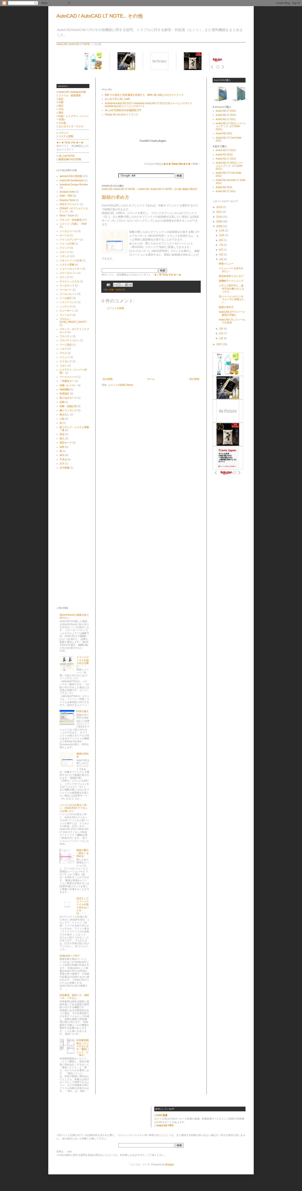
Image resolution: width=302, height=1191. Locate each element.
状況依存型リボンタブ (231, 276)
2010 (219, 216)
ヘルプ (63, 348)
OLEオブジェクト (69, 204)
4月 (221, 259)
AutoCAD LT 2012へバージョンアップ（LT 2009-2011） (229, 165)
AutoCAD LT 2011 (226, 119)
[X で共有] (123, 285)
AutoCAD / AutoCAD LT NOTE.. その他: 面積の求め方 (168, 189)
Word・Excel (67, 215)
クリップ (64, 247)
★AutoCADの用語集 (71, 176)
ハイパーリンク (68, 302)
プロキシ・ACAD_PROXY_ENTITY (73, 320)
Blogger (169, 1164)
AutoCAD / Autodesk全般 (72, 92)
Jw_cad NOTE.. (67, 155)
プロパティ (66, 336)
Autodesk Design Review (74, 184)
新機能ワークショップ (231, 280)
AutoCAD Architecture (72, 180)
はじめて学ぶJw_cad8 (117, 99)
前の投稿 (194, 379)
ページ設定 (66, 344)
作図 (61, 102)
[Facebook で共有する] (127, 285)
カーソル (64, 235)
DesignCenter (67, 191)
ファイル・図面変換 (70, 95)
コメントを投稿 (115, 308)
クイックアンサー (69, 239)
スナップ (64, 277)
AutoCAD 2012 (224, 154)
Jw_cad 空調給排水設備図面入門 (123, 110)
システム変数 (66, 136)
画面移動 (64, 389)
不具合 (63, 459)
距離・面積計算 (117, 289)
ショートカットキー (71, 268)
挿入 (62, 438)
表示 (62, 455)
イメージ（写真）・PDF (73, 224)
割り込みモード (68, 397)
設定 (61, 99)
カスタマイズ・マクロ (71, 126)
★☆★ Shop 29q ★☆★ (167, 274)
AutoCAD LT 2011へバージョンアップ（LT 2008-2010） (231, 126)
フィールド (66, 315)
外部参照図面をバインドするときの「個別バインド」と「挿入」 (82, 1048)
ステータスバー (68, 273)
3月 (221, 328)
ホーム (151, 379)
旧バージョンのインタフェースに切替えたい (231, 299)
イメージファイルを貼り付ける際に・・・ (82, 661)
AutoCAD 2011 (224, 133)
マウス (63, 353)
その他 (62, 123)
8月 (221, 240)
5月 (221, 254)
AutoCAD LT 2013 (226, 110)
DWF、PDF (66, 195)
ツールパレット (68, 294)
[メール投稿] (108, 284)
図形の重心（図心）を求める (82, 853)
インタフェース (68, 231)
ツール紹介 (66, 298)
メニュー (64, 357)
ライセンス (66, 361)
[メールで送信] (115, 285)
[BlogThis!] (119, 285)
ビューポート (67, 310)
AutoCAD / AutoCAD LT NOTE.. (73, 44)
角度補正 (64, 393)
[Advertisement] (150, 79)
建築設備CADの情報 (70, 159)
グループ (64, 252)
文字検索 (64, 467)
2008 (219, 226)
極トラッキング (68, 410)
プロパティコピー (69, 340)
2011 (219, 211)
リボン (63, 365)
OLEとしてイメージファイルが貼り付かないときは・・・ (82, 906)
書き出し (64, 414)
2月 (221, 333)
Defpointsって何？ (70, 955)
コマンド (63, 132)
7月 (221, 244)
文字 (62, 463)
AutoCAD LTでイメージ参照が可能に (232, 313)
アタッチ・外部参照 (71, 219)
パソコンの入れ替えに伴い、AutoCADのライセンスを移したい (73, 808)
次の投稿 (108, 379)
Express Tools (67, 200)
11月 (222, 230)
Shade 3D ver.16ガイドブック (121, 114)
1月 (221, 338)
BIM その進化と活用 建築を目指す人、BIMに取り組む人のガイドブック (144, 94)
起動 (62, 402)
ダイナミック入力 (69, 281)
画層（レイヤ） (68, 385)
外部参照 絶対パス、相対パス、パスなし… (74, 996)
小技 (62, 418)
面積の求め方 (115, 197)
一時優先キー (67, 381)
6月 (221, 249)
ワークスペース (68, 377)
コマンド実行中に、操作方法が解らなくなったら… (231, 288)
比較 (62, 447)
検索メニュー (226, 263)
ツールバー (66, 289)
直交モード (66, 442)
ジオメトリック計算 (71, 260)
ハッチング (66, 306)
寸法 (61, 109)
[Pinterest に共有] (131, 285)
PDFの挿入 (82, 711)
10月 (222, 235)
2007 (219, 344)
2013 (219, 207)
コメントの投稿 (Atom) (120, 385)
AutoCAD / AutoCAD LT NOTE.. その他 (99, 16)
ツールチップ (67, 285)
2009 (219, 221)
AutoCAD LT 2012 (226, 115)
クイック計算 (67, 243)
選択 (61, 112)
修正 (61, 105)
